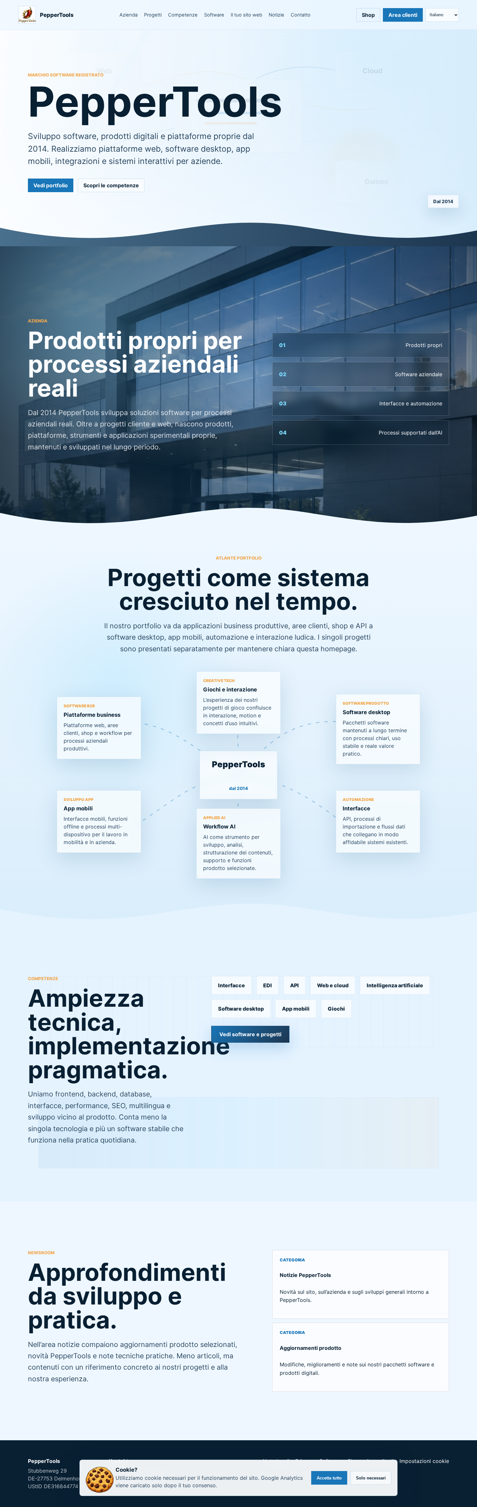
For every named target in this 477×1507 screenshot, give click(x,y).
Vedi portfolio (50, 185)
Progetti (153, 15)
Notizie (276, 15)
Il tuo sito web (246, 15)
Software (214, 15)
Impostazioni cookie (424, 1461)
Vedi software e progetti (250, 1034)
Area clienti (402, 15)
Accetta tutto (329, 1478)
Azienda (128, 15)
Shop (368, 15)
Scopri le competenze (111, 185)
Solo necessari (371, 1478)
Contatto (301, 15)
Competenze (183, 15)
